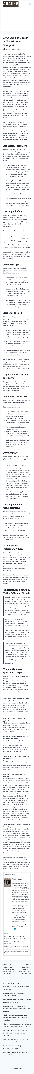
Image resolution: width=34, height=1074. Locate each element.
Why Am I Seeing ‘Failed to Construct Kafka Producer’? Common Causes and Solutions (15, 1033)
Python (19, 49)
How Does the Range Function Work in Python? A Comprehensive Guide (24, 970)
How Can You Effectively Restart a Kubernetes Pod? (14, 942)
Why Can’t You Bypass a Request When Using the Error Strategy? (8, 969)
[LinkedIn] (15, 929)
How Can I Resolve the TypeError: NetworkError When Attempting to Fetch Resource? (17, 1008)
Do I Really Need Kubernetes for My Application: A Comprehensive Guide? (15, 937)
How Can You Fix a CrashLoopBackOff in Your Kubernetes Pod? (16, 952)
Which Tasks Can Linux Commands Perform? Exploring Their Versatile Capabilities (15, 1017)
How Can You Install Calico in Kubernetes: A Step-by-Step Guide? (16, 947)
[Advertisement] (17, 19)
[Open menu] (29, 4)
